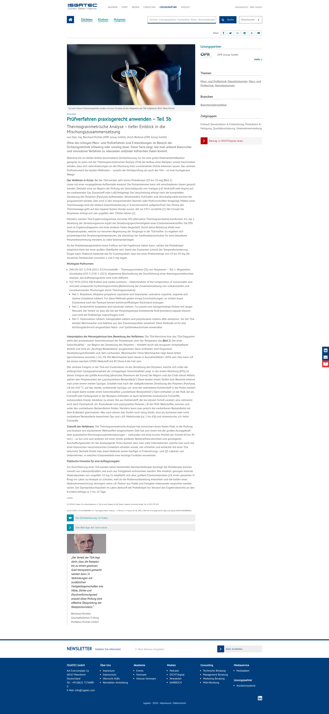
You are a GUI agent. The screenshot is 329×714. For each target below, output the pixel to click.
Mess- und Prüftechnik (213, 81)
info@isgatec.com (85, 690)
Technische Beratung (214, 670)
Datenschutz (109, 674)
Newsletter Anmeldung (115, 682)
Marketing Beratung (214, 678)
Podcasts (174, 670)
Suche (230, 19)
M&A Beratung (211, 682)
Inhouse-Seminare (146, 678)
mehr (257, 59)
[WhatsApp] (237, 33)
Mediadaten (242, 670)
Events (139, 670)
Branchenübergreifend (213, 104)
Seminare (141, 674)
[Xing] (251, 33)
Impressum (109, 670)
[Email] (258, 33)
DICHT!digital (177, 674)
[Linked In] (244, 33)
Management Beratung (215, 674)
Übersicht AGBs (111, 678)
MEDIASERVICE (241, 7)
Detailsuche (248, 19)
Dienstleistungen (238, 81)
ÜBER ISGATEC (256, 7)
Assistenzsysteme (245, 685)
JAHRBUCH (176, 682)
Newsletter (176, 678)
